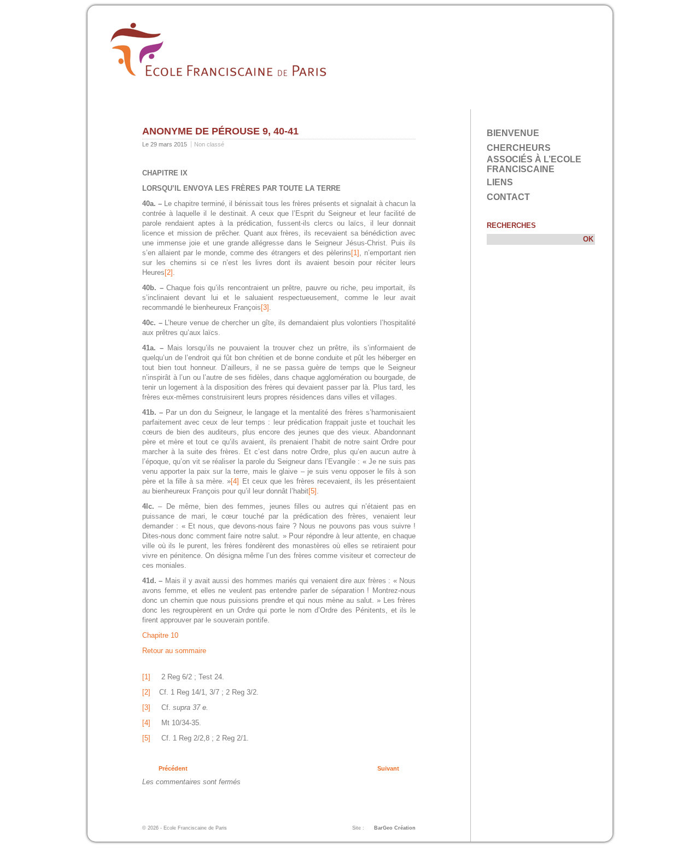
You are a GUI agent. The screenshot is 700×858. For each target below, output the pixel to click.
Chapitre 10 (160, 635)
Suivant (388, 768)
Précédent (173, 768)
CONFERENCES (354, 101)
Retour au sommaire (174, 651)
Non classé (209, 144)
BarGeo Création (395, 828)
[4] (235, 481)
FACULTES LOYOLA (183, 101)
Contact (508, 197)
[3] (265, 307)
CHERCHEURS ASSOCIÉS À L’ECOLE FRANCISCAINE (534, 158)
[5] (312, 491)
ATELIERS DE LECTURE (272, 101)
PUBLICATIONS (421, 101)
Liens (500, 182)
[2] (169, 272)
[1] (355, 253)
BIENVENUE (513, 133)
